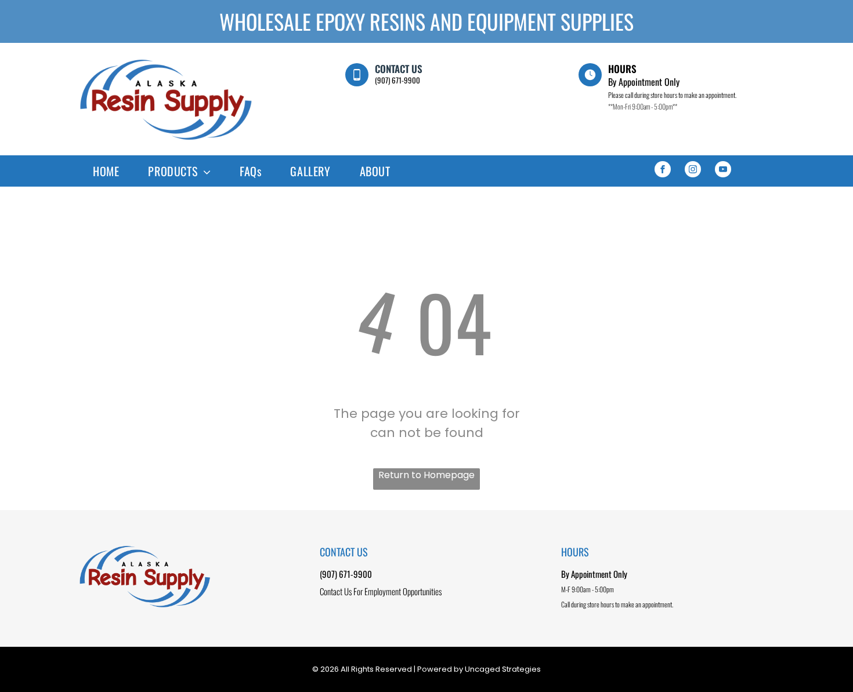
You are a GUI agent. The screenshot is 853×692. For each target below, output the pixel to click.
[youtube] (723, 170)
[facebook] (663, 170)
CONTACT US (398, 68)
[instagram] (693, 170)
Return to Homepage (426, 475)
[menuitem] (105, 171)
